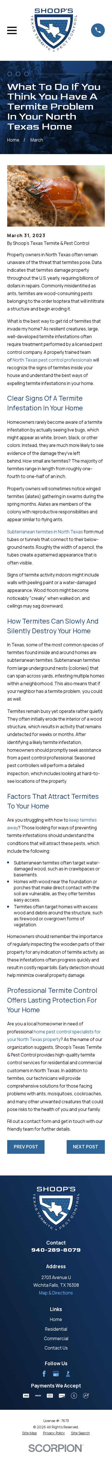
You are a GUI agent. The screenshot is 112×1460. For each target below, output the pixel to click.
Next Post (85, 1147)
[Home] (54, 30)
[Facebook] (44, 1374)
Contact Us (56, 1348)
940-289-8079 (56, 1250)
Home (56, 1319)
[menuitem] (29, 1433)
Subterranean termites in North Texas (45, 532)
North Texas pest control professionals (52, 360)
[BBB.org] (68, 1374)
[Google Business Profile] (56, 1374)
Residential (56, 1329)
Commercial (56, 1339)
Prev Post (26, 1147)
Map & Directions (56, 1293)
